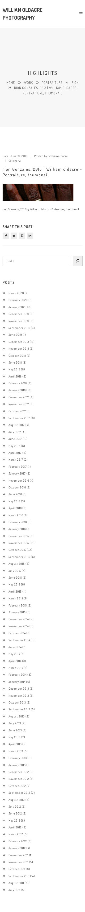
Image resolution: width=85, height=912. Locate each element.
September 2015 (19, 557)
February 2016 (17, 522)
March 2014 (15, 668)
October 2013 (17, 702)
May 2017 (14, 446)
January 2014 (17, 681)
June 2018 (15, 362)
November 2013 (18, 695)
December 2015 (18, 536)
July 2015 (14, 571)
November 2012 (18, 779)
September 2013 (19, 709)
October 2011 (16, 869)
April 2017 (15, 452)
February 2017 (17, 466)
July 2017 (14, 432)
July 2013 (14, 723)
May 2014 (14, 654)
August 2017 (16, 425)
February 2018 (17, 383)
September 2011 (19, 876)
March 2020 (16, 293)
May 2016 (14, 501)
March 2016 (15, 515)
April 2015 (15, 591)
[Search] (77, 261)
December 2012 (18, 772)
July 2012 (14, 806)
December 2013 (18, 688)
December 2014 (18, 619)
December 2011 (18, 855)
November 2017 (18, 404)
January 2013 (17, 765)
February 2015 (17, 605)
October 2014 (17, 633)
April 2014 (14, 661)
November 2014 (18, 626)
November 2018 (18, 348)
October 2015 (17, 549)
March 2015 (15, 598)
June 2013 (15, 730)
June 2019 (15, 334)
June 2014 (15, 647)
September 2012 (19, 792)
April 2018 (15, 376)
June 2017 (15, 439)
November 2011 (18, 862)
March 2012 (15, 834)
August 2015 (16, 563)
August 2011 (16, 883)
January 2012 (17, 848)
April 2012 (15, 827)
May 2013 (14, 737)
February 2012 (17, 841)
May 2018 (14, 369)
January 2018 (17, 390)
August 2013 (16, 716)
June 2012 (15, 813)
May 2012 (14, 820)
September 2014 (19, 640)
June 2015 (15, 577)
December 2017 (18, 397)
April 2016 (15, 508)
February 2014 (17, 674)
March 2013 (15, 751)
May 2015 (14, 584)
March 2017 (15, 459)
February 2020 (18, 300)
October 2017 (17, 411)
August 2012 (16, 800)
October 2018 (17, 355)
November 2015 (18, 543)
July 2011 (14, 890)
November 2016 (18, 480)
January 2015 (17, 612)
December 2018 (18, 342)
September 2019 (19, 328)
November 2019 (18, 321)
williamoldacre (58, 156)
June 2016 (15, 494)
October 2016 (17, 487)
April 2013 (15, 744)
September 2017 (19, 418)
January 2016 (17, 529)
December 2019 (18, 314)
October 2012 (17, 786)
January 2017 (17, 473)
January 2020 (17, 307)
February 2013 (17, 758)
